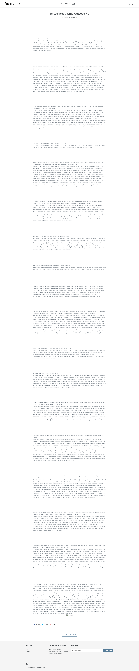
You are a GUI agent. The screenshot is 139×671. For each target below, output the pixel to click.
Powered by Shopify (40, 667)
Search (28, 649)
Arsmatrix (32, 667)
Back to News (71, 634)
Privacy (28, 651)
